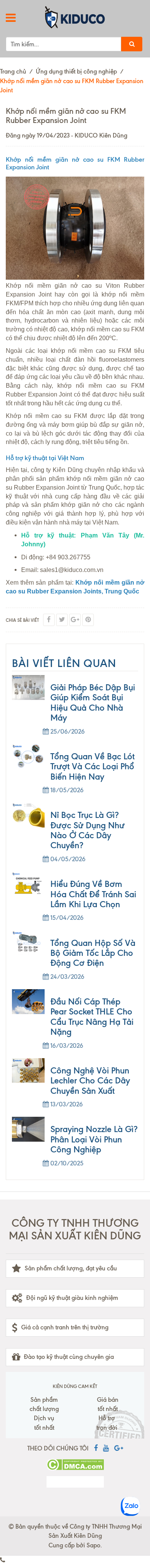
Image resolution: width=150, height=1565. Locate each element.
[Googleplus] (75, 620)
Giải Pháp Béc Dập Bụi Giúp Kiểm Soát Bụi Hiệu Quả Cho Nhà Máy (92, 702)
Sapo (93, 1545)
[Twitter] (62, 620)
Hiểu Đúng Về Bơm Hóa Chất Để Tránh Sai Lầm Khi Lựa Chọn (93, 894)
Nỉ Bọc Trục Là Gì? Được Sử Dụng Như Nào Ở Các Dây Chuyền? (87, 830)
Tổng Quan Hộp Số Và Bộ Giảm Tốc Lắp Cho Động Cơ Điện (92, 953)
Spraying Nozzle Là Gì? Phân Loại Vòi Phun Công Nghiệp (93, 1139)
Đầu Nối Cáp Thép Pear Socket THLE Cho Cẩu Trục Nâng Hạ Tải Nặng (91, 1016)
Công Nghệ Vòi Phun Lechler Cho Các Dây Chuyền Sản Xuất (90, 1080)
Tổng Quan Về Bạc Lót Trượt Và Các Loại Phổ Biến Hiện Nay (92, 766)
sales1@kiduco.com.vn (71, 570)
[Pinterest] (88, 620)
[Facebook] (49, 620)
